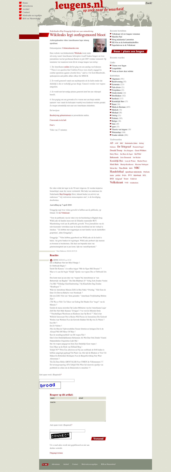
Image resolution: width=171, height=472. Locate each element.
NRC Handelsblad (125, 169)
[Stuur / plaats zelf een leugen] (128, 53)
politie (118, 175)
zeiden (66, 66)
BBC (121, 143)
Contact (26, 12)
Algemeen (116, 78)
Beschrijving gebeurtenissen (60, 115)
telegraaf (118, 179)
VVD (126, 183)
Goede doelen (117, 93)
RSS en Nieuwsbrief (31, 18)
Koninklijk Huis (118, 101)
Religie (114, 121)
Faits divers (116, 87)
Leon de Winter (130, 161)
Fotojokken (116, 90)
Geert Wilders (140, 150)
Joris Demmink (125, 157)
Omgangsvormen (56, 453)
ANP (116, 143)
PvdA (124, 175)
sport (114, 126)
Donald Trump (116, 150)
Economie (116, 84)
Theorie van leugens (119, 129)
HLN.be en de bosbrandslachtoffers (125, 42)
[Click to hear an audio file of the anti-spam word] (73, 385)
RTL (144, 175)
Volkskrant (116, 182)
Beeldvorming (117, 81)
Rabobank (137, 175)
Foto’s (52, 125)
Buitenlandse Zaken (131, 143)
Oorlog (114, 115)
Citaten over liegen (119, 65)
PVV (130, 175)
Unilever (133, 179)
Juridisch (115, 98)
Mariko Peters (142, 161)
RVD (112, 178)
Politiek (115, 118)
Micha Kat (113, 168)
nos (131, 167)
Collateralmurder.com (70, 48)
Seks (113, 124)
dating (141, 143)
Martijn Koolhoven (126, 164)
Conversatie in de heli (58, 120)
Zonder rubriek (117, 135)
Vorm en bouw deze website (122, 71)
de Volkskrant (64, 212)
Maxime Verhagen (141, 164)
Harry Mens (114, 154)
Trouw (126, 179)
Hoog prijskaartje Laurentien (123, 39)
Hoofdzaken (116, 95)
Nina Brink (123, 168)
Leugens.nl (79, 5)
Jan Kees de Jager (126, 154)
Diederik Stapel (138, 147)
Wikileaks (78, 53)
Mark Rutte (114, 164)
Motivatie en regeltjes (32, 15)
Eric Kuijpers (128, 150)
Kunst (114, 104)
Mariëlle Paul (117, 36)
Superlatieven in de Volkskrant (123, 45)
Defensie (113, 147)
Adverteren (28, 5)
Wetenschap (116, 132)
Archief (26, 9)
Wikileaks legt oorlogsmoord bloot (77, 34)
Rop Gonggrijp (65, 194)
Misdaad (115, 112)
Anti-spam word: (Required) (50, 374)
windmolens (134, 183)
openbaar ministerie (133, 171)
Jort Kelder (137, 157)
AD (111, 142)
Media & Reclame (119, 107)
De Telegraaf (124, 146)
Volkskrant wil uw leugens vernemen (126, 34)
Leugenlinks (116, 68)
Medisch (115, 109)
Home (25, 2)
